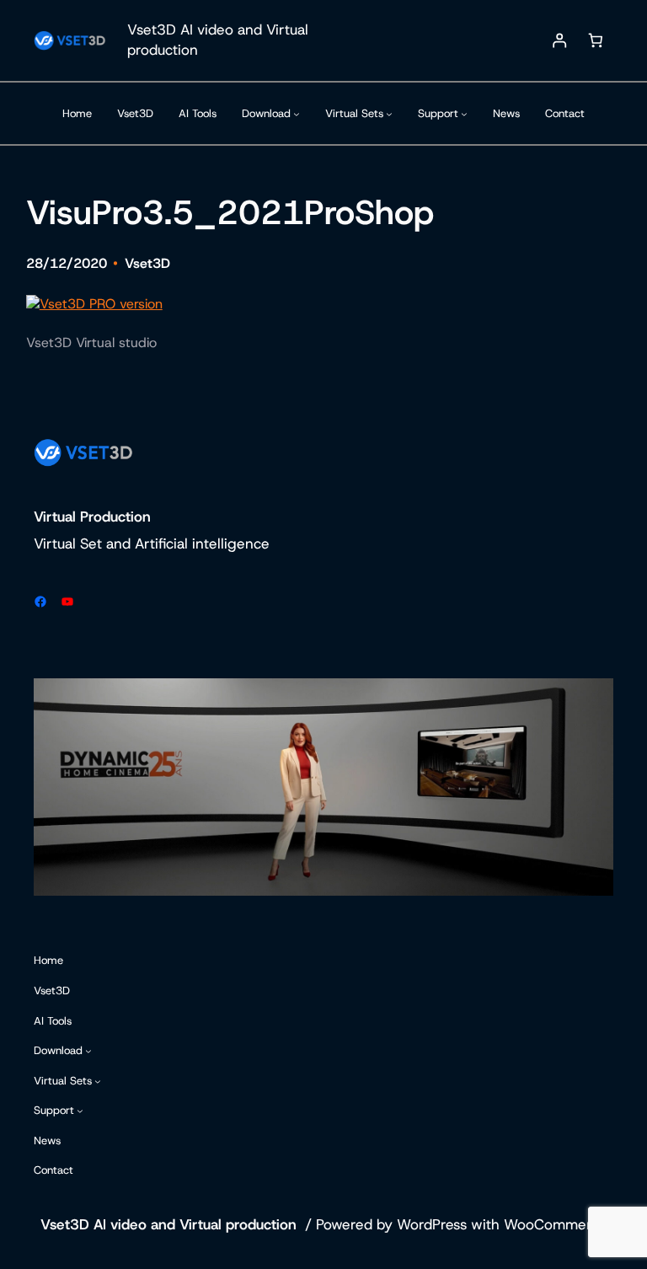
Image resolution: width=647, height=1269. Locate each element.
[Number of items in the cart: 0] (595, 41)
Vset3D (147, 263)
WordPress (432, 1224)
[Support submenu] (464, 113)
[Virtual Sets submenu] (389, 113)
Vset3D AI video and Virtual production (168, 1224)
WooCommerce (555, 1224)
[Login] (560, 41)
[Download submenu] (296, 113)
